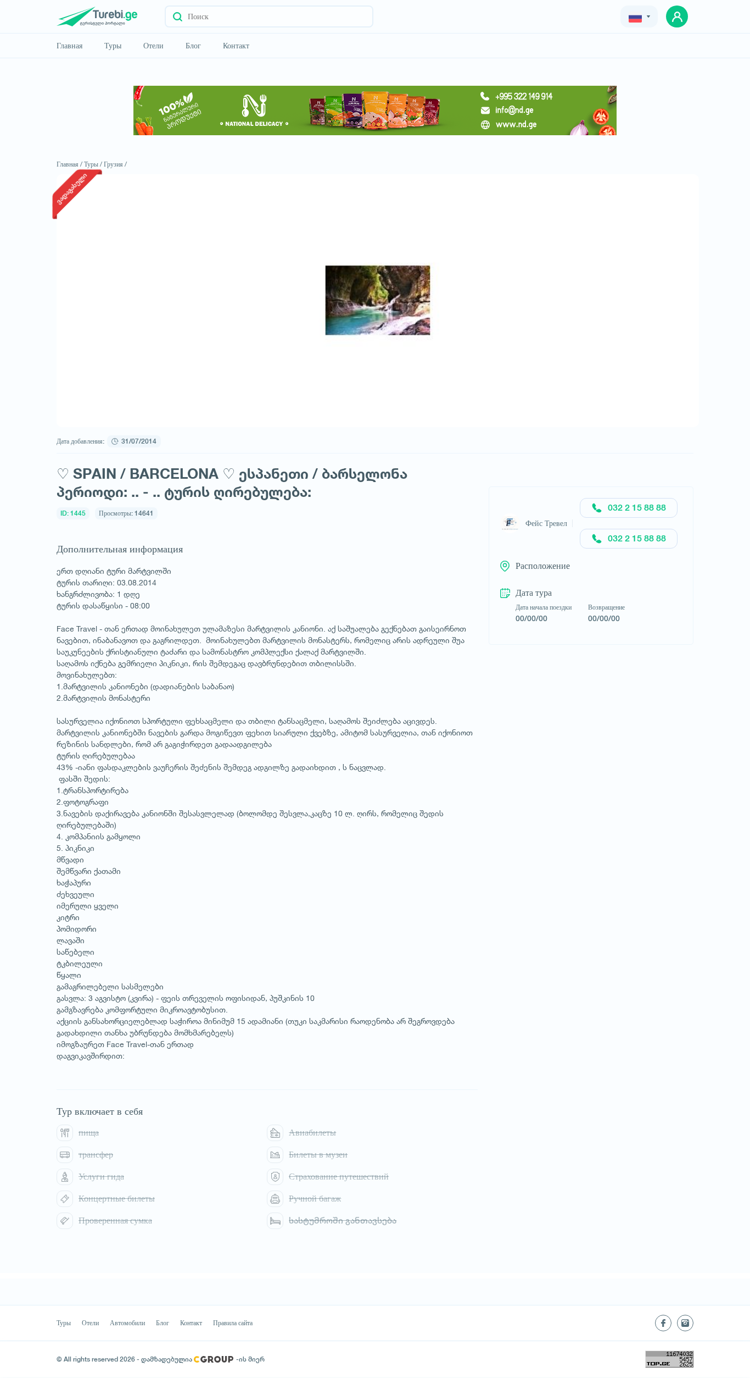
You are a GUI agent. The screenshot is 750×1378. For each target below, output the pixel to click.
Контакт (236, 45)
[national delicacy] (375, 110)
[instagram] (685, 1323)
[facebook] (663, 1323)
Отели (153, 45)
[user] (677, 16)
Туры (112, 45)
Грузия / (115, 164)
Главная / (69, 164)
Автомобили (127, 1323)
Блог (193, 45)
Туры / (93, 164)
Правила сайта (233, 1323)
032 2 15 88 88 (637, 507)
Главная (69, 45)
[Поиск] (177, 16)
